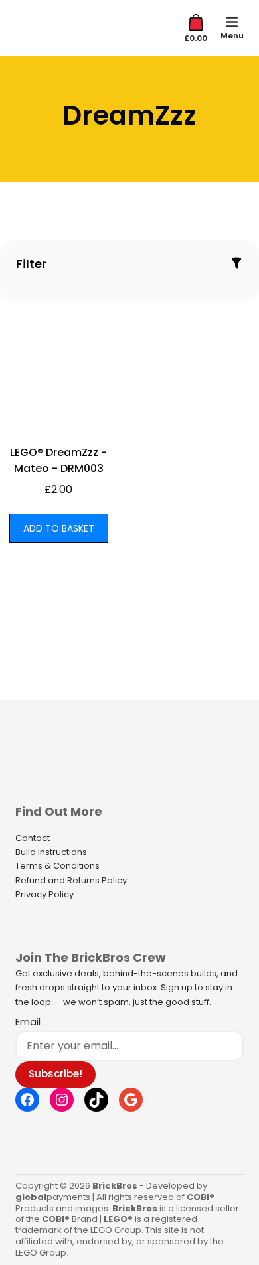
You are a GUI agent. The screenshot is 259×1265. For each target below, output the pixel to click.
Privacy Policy (44, 894)
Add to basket (58, 528)
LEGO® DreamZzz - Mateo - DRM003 (58, 460)
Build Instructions (51, 852)
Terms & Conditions (57, 865)
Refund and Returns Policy (71, 880)
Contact (32, 838)
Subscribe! (55, 1073)
